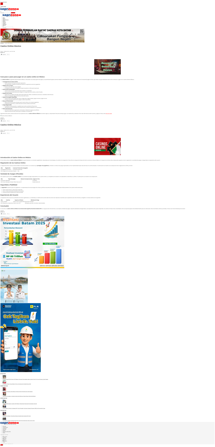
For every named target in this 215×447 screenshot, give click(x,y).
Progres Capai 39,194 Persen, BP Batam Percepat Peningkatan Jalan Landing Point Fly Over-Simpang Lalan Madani (25, 379)
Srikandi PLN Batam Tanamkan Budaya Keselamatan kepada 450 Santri (17, 415)
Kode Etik (4, 429)
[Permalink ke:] (1, 50)
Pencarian (13, 12)
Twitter (4, 437)
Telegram (5, 440)
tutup (2, 3)
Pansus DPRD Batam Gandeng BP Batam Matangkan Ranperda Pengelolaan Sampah (20, 403)
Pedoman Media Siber (7, 431)
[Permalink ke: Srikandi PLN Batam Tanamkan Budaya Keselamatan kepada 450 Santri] (4, 414)
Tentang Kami (5, 427)
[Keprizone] (9, 10)
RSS (4, 441)
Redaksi (4, 430)
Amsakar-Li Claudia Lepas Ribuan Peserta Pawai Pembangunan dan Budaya (18, 391)
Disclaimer (4, 428)
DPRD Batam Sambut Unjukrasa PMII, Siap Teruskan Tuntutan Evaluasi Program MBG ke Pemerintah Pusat (24, 408)
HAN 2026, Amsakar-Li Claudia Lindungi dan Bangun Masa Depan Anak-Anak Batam (19, 396)
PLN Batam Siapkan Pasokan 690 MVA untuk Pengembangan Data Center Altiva (19, 420)
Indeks (4, 432)
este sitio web (109, 113)
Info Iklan (4, 426)
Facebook (5, 436)
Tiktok (4, 439)
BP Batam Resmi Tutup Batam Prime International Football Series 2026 (17, 383)
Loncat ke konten (3, 2)
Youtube (4, 438)
